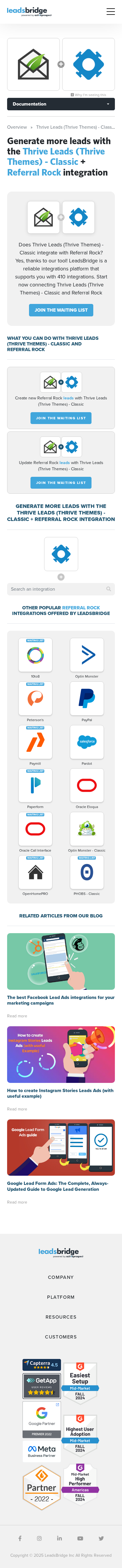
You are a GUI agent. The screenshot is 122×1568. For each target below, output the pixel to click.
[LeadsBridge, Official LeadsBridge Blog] (29, 11)
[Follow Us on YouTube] (80, 1538)
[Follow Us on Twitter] (101, 1538)
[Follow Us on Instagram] (39, 1538)
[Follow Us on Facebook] (20, 1538)
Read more (17, 1016)
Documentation (29, 104)
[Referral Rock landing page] (88, 64)
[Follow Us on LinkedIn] (59, 1538)
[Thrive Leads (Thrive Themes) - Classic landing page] (33, 64)
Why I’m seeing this (90, 95)
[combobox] (61, 589)
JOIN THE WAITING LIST (61, 310)
